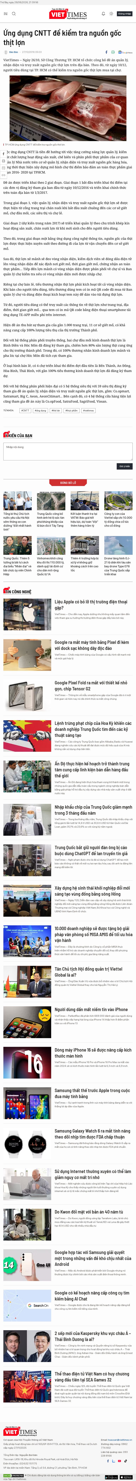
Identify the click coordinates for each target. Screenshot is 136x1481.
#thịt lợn (56, 410)
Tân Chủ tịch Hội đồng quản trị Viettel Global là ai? (88, 971)
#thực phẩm (72, 410)
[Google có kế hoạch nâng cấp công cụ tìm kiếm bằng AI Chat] (27, 1306)
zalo (113, 1461)
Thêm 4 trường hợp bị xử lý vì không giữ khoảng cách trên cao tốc (84, 564)
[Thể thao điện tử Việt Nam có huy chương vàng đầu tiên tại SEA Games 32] (27, 1387)
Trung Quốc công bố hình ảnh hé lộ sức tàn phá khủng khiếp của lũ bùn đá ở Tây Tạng (50, 519)
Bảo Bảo (13, 52)
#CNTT (25, 410)
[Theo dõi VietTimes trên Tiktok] (125, 1461)
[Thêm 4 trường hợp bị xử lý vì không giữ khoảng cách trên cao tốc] (85, 545)
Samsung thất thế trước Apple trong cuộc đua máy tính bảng (92, 1093)
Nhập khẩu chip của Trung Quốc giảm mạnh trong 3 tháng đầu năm (93, 810)
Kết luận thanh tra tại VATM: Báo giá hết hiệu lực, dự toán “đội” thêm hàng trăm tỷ (84, 519)
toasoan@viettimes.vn (119, 1439)
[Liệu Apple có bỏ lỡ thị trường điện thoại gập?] (27, 614)
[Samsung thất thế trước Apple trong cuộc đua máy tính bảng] (27, 1103)
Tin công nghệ (18, 591)
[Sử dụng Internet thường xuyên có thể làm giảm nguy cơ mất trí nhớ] (27, 1184)
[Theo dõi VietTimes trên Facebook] (108, 1461)
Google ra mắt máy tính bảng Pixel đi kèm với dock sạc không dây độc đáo (92, 645)
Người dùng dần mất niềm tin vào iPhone (91, 1009)
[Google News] (125, 52)
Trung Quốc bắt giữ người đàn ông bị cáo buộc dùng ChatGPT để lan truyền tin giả (91, 850)
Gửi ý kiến (125, 466)
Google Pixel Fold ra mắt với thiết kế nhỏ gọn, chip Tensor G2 (91, 685)
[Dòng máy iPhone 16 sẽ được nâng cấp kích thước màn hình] (27, 1063)
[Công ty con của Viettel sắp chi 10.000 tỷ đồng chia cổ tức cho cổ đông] (118, 500)
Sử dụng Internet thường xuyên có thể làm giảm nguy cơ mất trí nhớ (93, 1174)
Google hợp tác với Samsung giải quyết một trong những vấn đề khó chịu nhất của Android (93, 1258)
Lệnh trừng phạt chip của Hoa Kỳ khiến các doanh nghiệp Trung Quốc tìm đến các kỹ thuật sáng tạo (93, 729)
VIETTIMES (68, 13)
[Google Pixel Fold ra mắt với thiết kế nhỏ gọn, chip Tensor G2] (27, 695)
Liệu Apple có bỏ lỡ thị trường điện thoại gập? (91, 604)
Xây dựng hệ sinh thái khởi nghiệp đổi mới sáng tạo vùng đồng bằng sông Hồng (92, 891)
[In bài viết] (113, 52)
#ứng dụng (40, 410)
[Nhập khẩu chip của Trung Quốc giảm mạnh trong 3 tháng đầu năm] (27, 820)
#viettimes (88, 410)
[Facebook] (106, 52)
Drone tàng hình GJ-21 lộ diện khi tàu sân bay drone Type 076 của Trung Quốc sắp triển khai (117, 566)
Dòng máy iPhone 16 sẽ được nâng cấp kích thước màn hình (93, 1052)
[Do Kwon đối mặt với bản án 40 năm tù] (27, 1225)
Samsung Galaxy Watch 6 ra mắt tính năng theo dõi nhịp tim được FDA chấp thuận (92, 1133)
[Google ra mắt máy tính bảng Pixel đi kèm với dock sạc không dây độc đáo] (27, 655)
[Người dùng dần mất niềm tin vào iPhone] (27, 1022)
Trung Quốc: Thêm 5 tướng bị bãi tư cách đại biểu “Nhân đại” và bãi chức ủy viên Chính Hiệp (17, 566)
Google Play (126, 1477)
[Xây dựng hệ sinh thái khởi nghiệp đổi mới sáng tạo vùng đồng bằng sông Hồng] (27, 901)
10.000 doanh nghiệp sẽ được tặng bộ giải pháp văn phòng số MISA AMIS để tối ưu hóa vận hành (93, 934)
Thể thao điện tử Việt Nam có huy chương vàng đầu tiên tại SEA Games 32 (92, 1376)
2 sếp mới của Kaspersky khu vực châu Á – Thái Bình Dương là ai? (93, 1336)
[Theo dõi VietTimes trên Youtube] (119, 1461)
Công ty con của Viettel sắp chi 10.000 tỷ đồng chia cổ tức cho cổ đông (118, 519)
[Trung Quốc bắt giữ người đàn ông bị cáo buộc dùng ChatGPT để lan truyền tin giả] (27, 860)
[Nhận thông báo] (103, 14)
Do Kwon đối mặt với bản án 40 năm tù (89, 1211)
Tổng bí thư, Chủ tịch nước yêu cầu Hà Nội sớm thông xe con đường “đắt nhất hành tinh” (17, 521)
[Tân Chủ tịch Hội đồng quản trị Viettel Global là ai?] (27, 982)
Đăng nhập (124, 13)
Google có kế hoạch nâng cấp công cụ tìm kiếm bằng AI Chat (92, 1295)
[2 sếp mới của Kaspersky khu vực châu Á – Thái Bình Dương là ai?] (27, 1346)
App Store (111, 1477)
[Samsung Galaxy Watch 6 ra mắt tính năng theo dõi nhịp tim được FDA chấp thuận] (27, 1144)
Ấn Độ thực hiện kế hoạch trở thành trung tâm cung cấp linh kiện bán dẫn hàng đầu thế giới (92, 769)
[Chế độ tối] (111, 14)
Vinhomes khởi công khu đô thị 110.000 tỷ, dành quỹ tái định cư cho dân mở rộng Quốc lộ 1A (50, 566)
